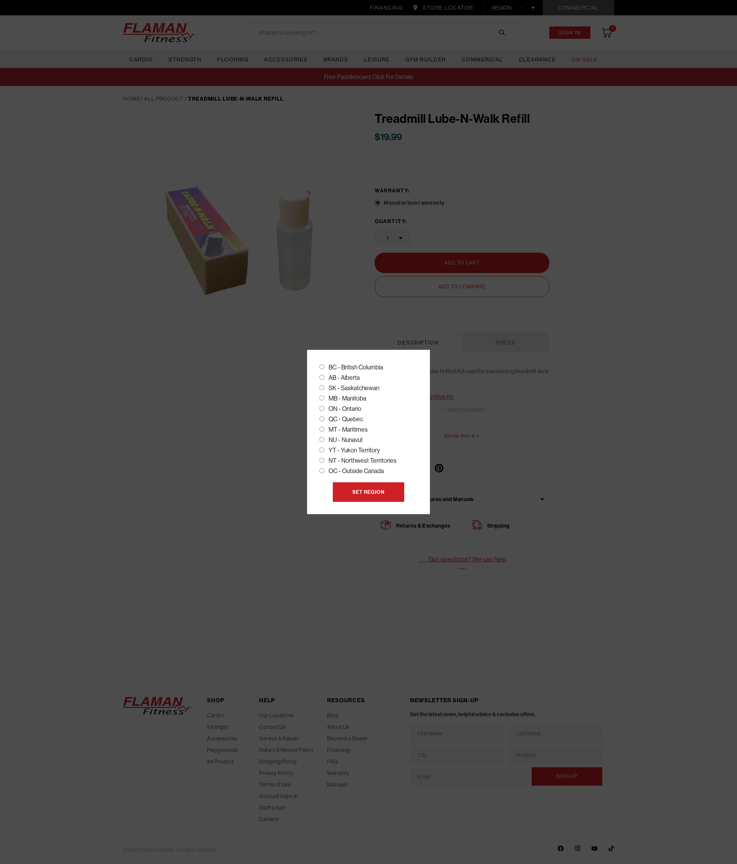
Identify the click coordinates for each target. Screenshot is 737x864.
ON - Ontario (345, 408)
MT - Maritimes (348, 429)
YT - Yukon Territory (354, 450)
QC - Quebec (346, 419)
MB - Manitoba (347, 398)
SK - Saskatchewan (354, 388)
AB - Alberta (344, 377)
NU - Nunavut (346, 440)
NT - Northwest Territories (363, 460)
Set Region (368, 492)
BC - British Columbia (356, 367)
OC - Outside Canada (356, 471)
